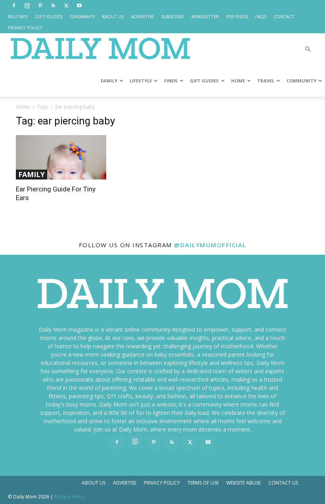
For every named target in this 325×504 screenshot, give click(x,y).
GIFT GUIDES (48, 16)
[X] (66, 5)
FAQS (260, 16)
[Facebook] (14, 5)
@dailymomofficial (210, 245)
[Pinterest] (40, 5)
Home (23, 106)
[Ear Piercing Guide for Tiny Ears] (61, 157)
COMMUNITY (301, 81)
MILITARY (18, 16)
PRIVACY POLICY (25, 28)
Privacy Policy (162, 482)
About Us (93, 482)
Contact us (283, 482)
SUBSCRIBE (172, 16)
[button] (307, 49)
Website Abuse (243, 482)
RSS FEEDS (237, 16)
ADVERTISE (142, 16)
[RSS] (53, 5)
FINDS (171, 81)
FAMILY (109, 81)
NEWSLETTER (205, 16)
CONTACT (284, 16)
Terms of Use (203, 482)
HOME (238, 81)
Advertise (124, 482)
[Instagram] (27, 5)
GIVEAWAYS (82, 16)
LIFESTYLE (141, 81)
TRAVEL (265, 81)
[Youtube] (79, 5)
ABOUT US (113, 16)
